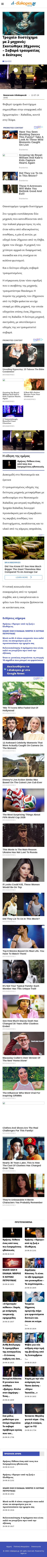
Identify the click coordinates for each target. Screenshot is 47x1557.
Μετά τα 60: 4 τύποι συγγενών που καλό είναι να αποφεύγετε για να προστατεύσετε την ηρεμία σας (23, 641)
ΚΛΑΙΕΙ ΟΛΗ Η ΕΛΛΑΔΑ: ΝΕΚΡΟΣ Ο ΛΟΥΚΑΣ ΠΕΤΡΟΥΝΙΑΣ (23, 632)
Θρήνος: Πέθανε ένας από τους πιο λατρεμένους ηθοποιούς (30, 464)
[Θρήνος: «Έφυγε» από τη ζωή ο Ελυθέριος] (34, 1232)
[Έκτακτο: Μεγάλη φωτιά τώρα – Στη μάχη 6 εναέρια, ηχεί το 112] (34, 1409)
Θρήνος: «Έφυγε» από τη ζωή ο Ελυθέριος (19, 625)
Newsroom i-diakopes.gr (15, 95)
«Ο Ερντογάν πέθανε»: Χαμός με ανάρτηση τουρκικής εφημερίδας (11, 1310)
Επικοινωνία (36, 1546)
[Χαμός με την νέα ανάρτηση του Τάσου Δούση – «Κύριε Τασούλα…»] (34, 1371)
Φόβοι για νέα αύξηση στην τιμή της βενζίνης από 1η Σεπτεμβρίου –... (34, 1351)
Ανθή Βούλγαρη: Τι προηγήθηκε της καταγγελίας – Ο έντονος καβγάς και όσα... (12, 1351)
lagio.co (23, 1553)
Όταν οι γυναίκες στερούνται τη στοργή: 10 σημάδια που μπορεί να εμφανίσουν (23, 658)
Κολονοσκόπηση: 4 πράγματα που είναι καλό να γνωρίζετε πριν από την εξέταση (23, 650)
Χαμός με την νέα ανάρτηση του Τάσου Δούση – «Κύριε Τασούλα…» (34, 1385)
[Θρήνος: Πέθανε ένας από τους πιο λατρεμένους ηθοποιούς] (9, 464)
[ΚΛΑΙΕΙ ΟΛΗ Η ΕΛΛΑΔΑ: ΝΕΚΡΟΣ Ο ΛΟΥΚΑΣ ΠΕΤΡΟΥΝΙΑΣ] (12, 1263)
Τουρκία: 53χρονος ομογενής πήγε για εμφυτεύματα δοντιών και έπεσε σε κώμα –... (34, 1314)
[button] (23, 23)
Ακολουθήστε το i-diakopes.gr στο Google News (18, 670)
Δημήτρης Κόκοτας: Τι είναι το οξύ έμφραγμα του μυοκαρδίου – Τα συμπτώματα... (34, 1276)
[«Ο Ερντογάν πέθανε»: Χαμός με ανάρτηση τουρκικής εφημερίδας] (12, 1297)
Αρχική (9, 1546)
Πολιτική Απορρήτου (21, 1546)
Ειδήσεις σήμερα (14, 618)
